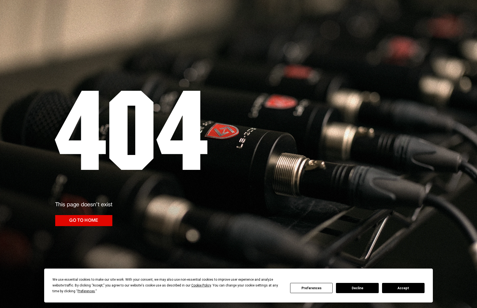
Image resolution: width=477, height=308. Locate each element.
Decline (357, 288)
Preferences (311, 288)
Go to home (83, 221)
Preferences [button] (86, 291)
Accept (403, 288)
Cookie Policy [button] (201, 285)
